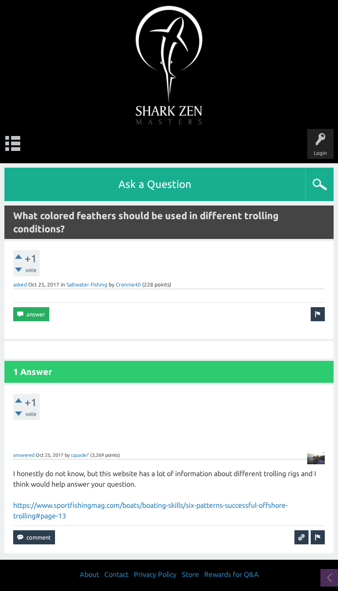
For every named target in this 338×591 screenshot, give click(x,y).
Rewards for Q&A (231, 574)
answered (23, 455)
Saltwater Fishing (86, 284)
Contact (116, 574)
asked (20, 284)
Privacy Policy (155, 574)
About (89, 574)
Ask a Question (154, 184)
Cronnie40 (128, 284)
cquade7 (80, 455)
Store (190, 574)
